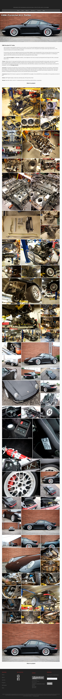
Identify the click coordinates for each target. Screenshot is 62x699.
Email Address (49, 677)
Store (23, 10)
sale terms (34, 687)
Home (18, 10)
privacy (33, 685)
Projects (39, 10)
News (44, 10)
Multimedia (4, 685)
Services (32, 10)
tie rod (17, 57)
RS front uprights (10, 57)
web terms (34, 686)
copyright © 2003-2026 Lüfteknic (38, 683)
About (27, 10)
